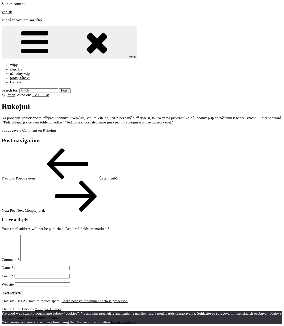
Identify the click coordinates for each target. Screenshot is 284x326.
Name (8, 268)
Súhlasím (9, 318)
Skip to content (13, 4)
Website (8, 284)
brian (11, 95)
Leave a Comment (32, 130)
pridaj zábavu (20, 78)
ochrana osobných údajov (39, 318)
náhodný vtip (20, 73)
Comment (10, 260)
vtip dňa (16, 69)
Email (8, 276)
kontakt (15, 82)
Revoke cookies (123, 322)
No (18, 318)
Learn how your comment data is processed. (95, 301)
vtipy (14, 65)
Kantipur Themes (48, 309)
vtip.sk (7, 12)
